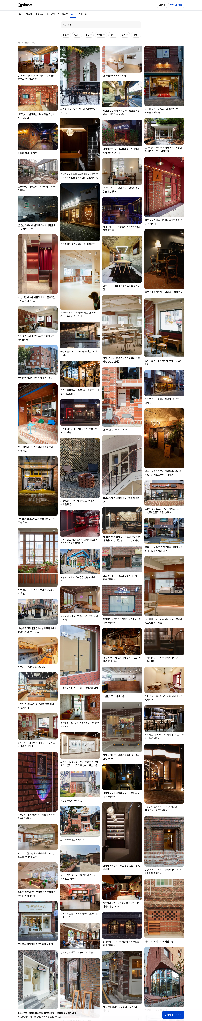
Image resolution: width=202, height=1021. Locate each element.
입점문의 (161, 5)
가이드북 (83, 14)
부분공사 (39, 14)
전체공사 (28, 14)
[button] (66, 35)
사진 (73, 14)
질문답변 (51, 14)
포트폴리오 (63, 14)
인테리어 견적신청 (173, 1014)
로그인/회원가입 (176, 5)
